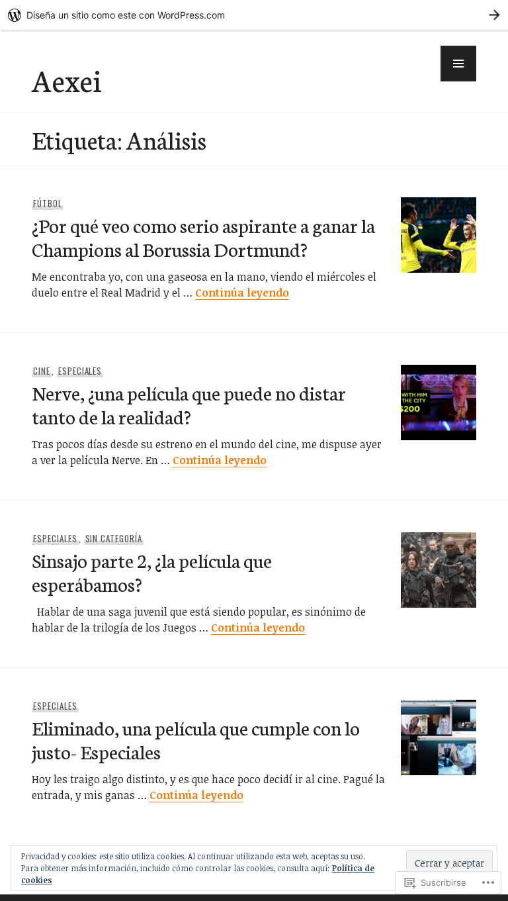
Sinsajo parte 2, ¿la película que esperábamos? (152, 571)
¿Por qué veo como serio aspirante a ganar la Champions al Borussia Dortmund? (203, 236)
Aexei (66, 79)
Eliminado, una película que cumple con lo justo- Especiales (196, 739)
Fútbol (47, 203)
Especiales (80, 370)
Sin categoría (114, 538)
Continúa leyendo (242, 292)
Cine (41, 370)
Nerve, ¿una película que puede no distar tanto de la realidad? (189, 404)
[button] (458, 63)
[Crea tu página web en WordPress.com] (254, 15)
